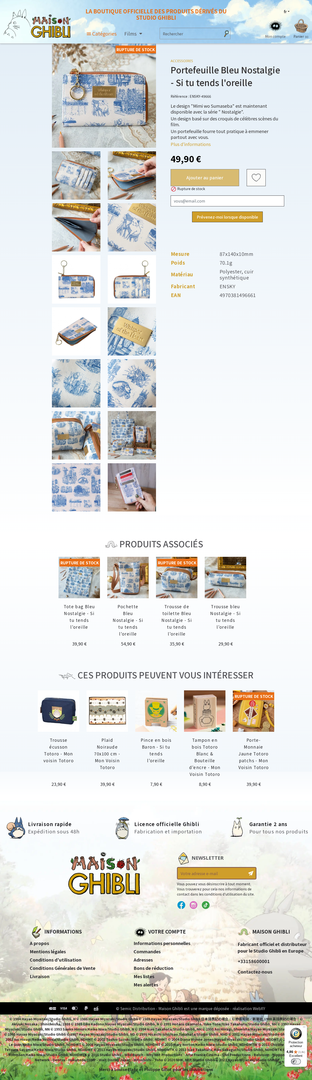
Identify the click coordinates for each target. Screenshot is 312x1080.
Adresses (143, 959)
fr (285, 11)
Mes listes (144, 976)
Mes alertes (146, 984)
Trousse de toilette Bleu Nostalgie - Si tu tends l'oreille (176, 620)
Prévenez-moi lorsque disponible (227, 217)
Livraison (39, 976)
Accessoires (182, 60)
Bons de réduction (153, 968)
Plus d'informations (191, 144)
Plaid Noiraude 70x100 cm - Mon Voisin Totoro (107, 753)
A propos (39, 943)
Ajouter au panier (204, 177)
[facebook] (181, 905)
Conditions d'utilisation (55, 959)
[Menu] (304, 1028)
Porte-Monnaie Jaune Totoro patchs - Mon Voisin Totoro (253, 753)
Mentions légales (48, 951)
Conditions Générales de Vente (62, 968)
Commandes (147, 951)
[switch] (296, 1061)
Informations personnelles (162, 943)
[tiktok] (205, 905)
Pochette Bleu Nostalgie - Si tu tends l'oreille (128, 620)
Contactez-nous (255, 971)
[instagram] (193, 905)
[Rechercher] (226, 33)
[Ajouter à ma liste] (256, 177)
